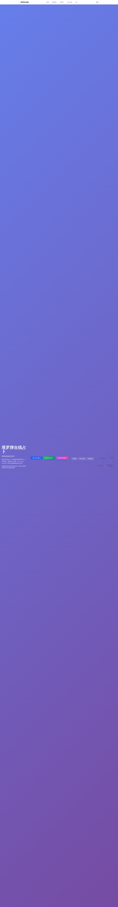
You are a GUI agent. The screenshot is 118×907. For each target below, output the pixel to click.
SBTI (76, 2)
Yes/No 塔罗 (82, 458)
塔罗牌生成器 (63, 458)
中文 (97, 2)
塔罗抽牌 (74, 458)
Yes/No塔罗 (69, 2)
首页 (48, 2)
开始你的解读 (37, 458)
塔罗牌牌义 (54, 2)
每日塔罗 (62, 2)
